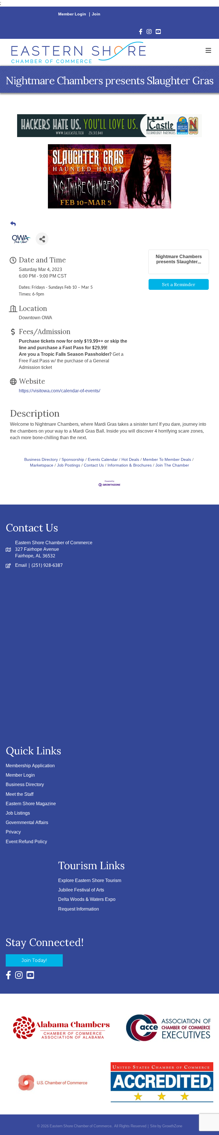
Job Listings (18, 813)
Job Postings (68, 465)
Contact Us (94, 465)
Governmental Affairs (27, 823)
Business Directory (41, 460)
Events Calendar (103, 460)
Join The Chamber (172, 465)
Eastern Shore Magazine (31, 804)
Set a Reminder (178, 284)
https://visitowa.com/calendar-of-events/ (59, 391)
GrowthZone (172, 1126)
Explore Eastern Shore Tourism (89, 881)
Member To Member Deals (167, 460)
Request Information (78, 909)
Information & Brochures (130, 465)
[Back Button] (13, 224)
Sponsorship (73, 460)
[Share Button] (42, 238)
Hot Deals (130, 460)
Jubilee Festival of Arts (81, 890)
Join (96, 14)
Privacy (13, 832)
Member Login (72, 14)
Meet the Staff (19, 794)
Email (21, 565)
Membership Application (30, 766)
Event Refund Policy (26, 842)
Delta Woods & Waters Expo (86, 899)
